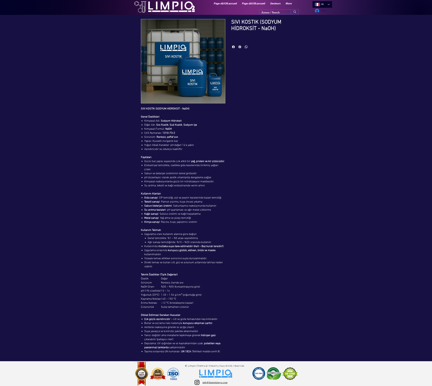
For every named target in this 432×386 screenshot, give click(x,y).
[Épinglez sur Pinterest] (240, 47)
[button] (275, 3)
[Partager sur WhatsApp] (246, 47)
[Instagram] (197, 382)
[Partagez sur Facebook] (233, 47)
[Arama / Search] (295, 12)
